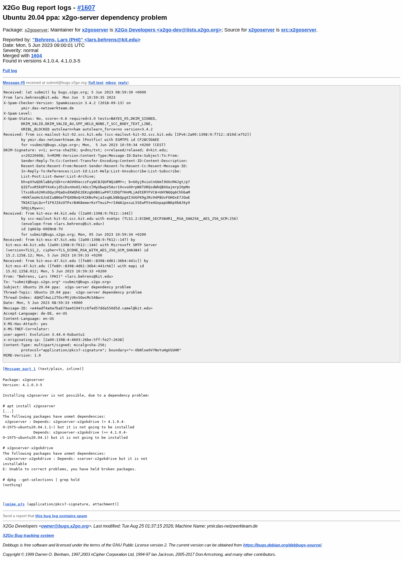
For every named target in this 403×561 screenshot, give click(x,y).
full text (96, 82)
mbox (111, 82)
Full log (10, 70)
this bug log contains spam (61, 516)
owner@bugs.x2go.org (65, 526)
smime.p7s (15, 504)
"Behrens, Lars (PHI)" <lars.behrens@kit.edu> (86, 39)
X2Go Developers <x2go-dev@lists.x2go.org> (168, 30)
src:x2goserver (298, 30)
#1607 (86, 7)
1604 (36, 55)
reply (122, 82)
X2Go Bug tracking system (28, 535)
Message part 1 (20, 369)
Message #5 (14, 82)
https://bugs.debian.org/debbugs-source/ (282, 545)
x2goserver (36, 30)
